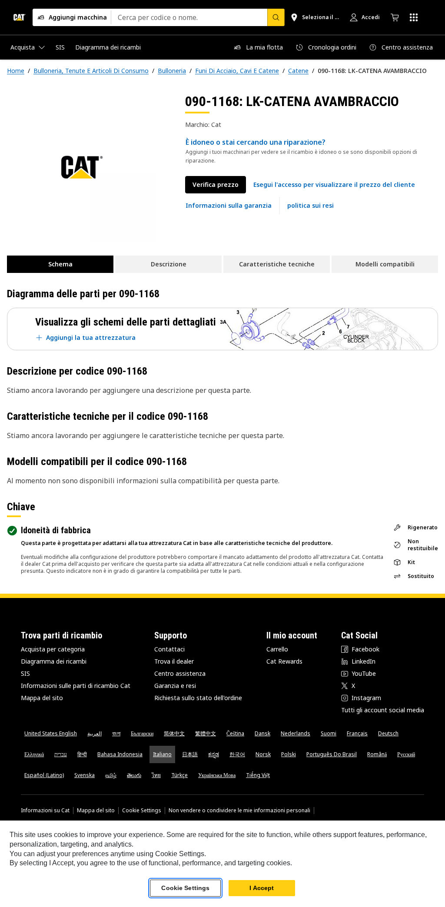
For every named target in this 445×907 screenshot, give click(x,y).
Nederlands (295, 733)
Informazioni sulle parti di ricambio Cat (75, 685)
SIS (25, 673)
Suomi (328, 733)
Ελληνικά (34, 754)
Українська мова (217, 775)
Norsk (263, 754)
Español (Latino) (44, 775)
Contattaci (169, 649)
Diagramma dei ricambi (53, 661)
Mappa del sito (42, 698)
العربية (94, 733)
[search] (276, 17)
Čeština (235, 733)
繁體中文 (205, 733)
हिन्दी (82, 754)
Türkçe (179, 775)
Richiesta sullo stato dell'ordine (198, 698)
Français (357, 733)
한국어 (237, 754)
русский (406, 754)
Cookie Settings (141, 810)
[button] (334, 184)
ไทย (156, 775)
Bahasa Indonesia (120, 754)
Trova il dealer (174, 661)
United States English (50, 733)
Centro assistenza (180, 673)
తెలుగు (134, 775)
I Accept (261, 887)
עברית (60, 754)
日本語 (190, 754)
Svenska (84, 775)
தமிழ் (110, 775)
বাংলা (116, 733)
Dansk (262, 733)
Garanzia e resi (175, 685)
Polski (288, 754)
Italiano (162, 754)
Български (142, 733)
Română (377, 754)
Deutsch (388, 733)
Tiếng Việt (258, 775)
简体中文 (174, 733)
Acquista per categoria (53, 649)
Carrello (277, 649)
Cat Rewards (284, 661)
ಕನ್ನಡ (213, 754)
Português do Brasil (331, 754)
